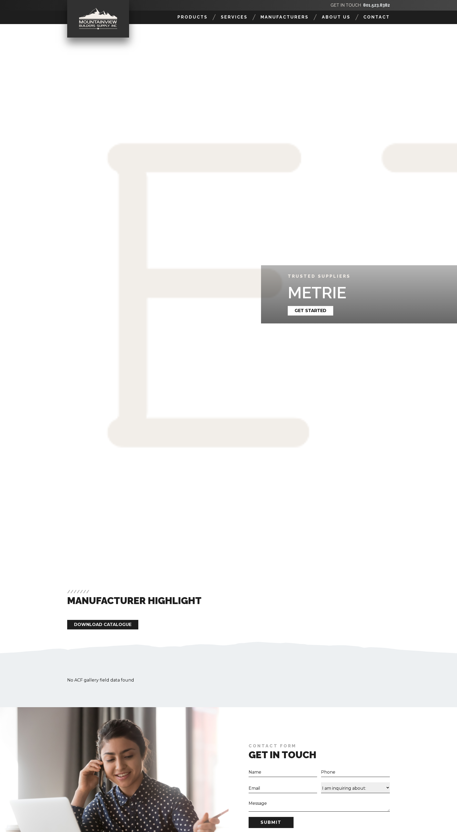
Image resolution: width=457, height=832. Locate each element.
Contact (376, 17)
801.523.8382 (376, 5)
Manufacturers (285, 17)
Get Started (310, 310)
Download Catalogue (102, 624)
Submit (271, 822)
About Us (336, 17)
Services (234, 17)
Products (192, 17)
